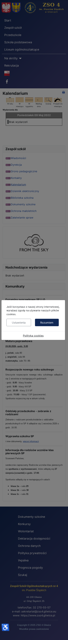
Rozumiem (46, 322)
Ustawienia (19, 322)
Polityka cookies (33, 335)
